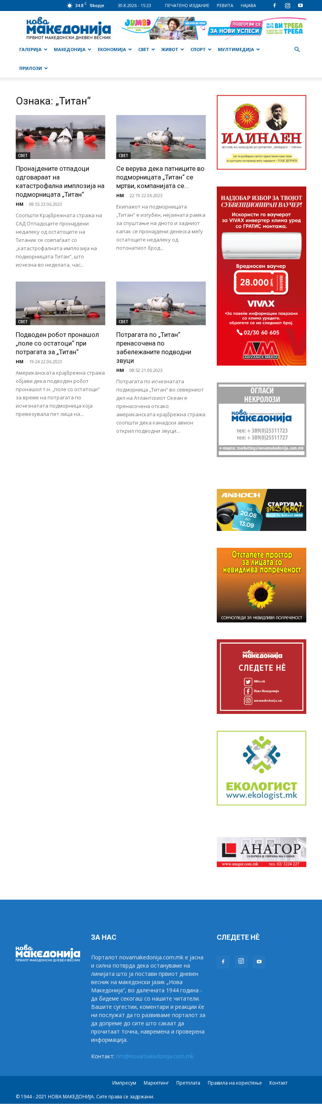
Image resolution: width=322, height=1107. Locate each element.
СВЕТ (143, 49)
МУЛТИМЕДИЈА (236, 49)
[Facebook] (274, 5)
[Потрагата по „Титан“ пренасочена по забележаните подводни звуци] (161, 304)
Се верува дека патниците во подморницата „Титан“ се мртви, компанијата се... (160, 177)
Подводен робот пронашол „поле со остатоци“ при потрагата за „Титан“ (57, 343)
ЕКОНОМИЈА (112, 49)
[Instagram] (287, 5)
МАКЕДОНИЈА (70, 49)
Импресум (124, 1083)
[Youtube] (300, 5)
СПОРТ (198, 49)
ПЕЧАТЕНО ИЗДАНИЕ (187, 5)
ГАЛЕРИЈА (30, 49)
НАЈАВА (248, 5)
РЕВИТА (225, 5)
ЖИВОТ (169, 49)
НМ (20, 204)
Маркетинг (156, 1083)
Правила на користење (235, 1083)
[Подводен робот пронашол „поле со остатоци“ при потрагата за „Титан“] (60, 304)
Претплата (188, 1083)
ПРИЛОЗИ (30, 68)
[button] (296, 49)
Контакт (278, 1083)
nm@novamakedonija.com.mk (155, 1056)
